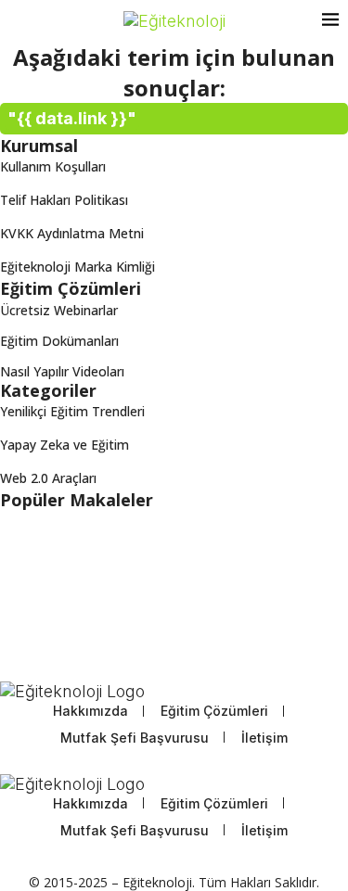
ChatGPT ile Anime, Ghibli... (80, 568)
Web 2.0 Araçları (48, 478)
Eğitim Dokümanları (59, 341)
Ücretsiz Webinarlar (59, 310)
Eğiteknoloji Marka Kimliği (77, 266)
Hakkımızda (90, 711)
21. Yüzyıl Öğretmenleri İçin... (86, 603)
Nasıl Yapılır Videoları (62, 371)
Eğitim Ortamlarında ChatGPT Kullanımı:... (124, 532)
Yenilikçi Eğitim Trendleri (72, 411)
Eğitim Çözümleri (214, 711)
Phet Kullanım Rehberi (66, 673)
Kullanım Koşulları (53, 166)
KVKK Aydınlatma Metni (72, 233)
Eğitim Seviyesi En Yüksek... (80, 638)
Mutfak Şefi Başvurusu (134, 737)
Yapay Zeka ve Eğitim (64, 444)
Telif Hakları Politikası (64, 200)
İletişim (264, 737)
